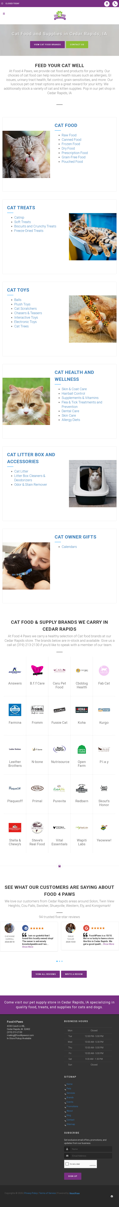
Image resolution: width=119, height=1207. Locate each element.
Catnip (19, 217)
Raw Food (69, 135)
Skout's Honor (104, 803)
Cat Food (66, 125)
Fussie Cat (59, 723)
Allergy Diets (71, 420)
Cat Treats (21, 207)
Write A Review (74, 974)
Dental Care (70, 411)
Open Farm (82, 764)
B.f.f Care (37, 683)
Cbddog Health (82, 685)
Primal (37, 801)
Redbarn (81, 801)
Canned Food (71, 140)
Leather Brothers (15, 764)
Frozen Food (71, 144)
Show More (27, 947)
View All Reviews (46, 974)
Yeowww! (104, 840)
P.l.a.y (104, 762)
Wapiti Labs (82, 842)
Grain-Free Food (74, 157)
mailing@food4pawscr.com (20, 1035)
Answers (15, 683)
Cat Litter (21, 471)
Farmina (15, 723)
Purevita (59, 801)
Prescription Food (75, 153)
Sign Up (72, 1176)
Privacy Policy (31, 1193)
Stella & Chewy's (15, 842)
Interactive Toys (26, 317)
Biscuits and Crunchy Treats (35, 226)
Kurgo (104, 723)
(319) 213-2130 (14, 1032)
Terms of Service (47, 1193)
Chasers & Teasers (28, 313)
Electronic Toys (25, 322)
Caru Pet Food (59, 685)
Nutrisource (59, 762)
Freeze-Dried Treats (28, 231)
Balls (17, 300)
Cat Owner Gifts (75, 537)
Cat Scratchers (25, 308)
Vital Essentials (59, 842)
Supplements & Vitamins (80, 398)
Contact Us (77, 44)
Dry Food (68, 148)
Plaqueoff (15, 801)
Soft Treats (22, 222)
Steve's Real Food (37, 842)
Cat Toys (18, 290)
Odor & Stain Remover (30, 484)
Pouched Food (72, 162)
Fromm (37, 723)
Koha (82, 723)
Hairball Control (73, 393)
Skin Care (69, 415)
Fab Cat (104, 683)
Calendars (69, 547)
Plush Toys (22, 304)
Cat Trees (21, 326)
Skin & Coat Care (74, 389)
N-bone (37, 762)
